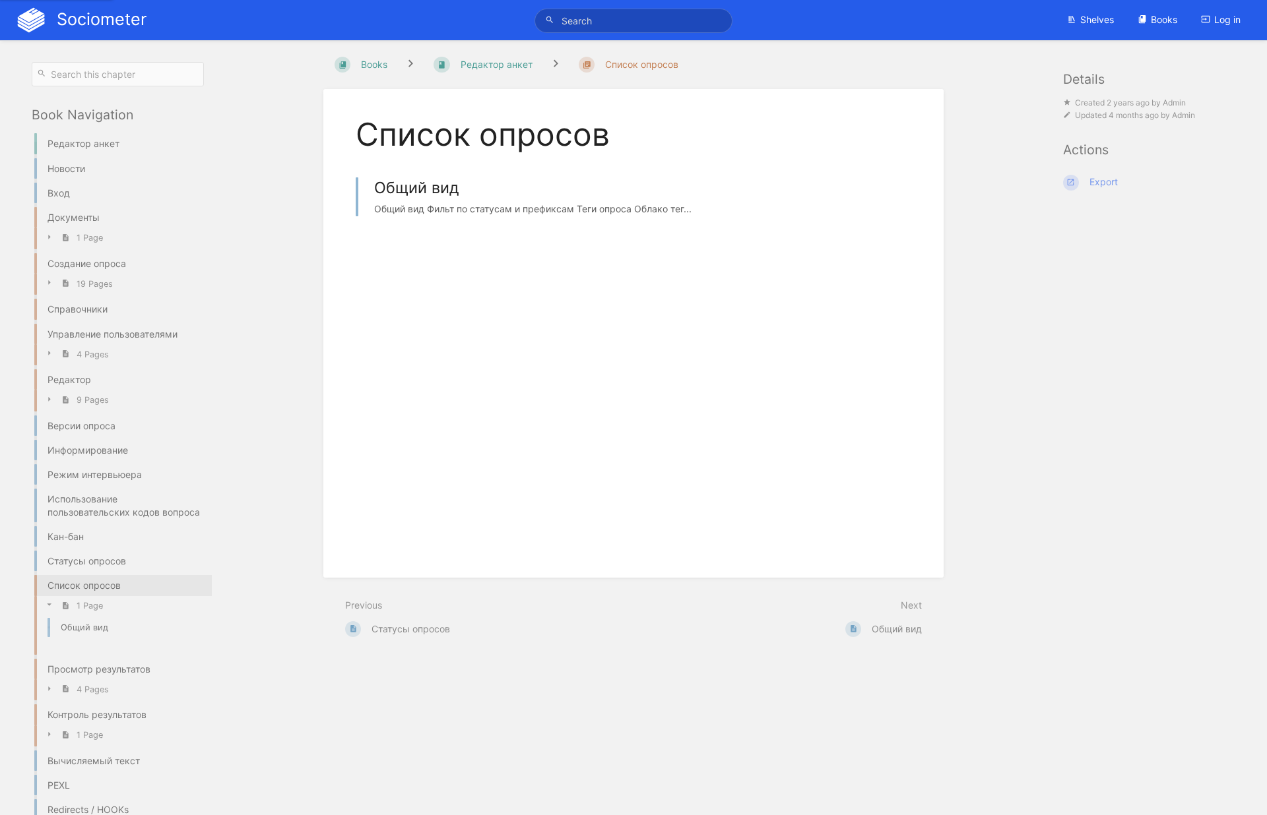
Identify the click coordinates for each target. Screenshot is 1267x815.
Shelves (1097, 19)
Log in (1227, 19)
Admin (1174, 102)
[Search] (551, 20)
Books (1164, 19)
